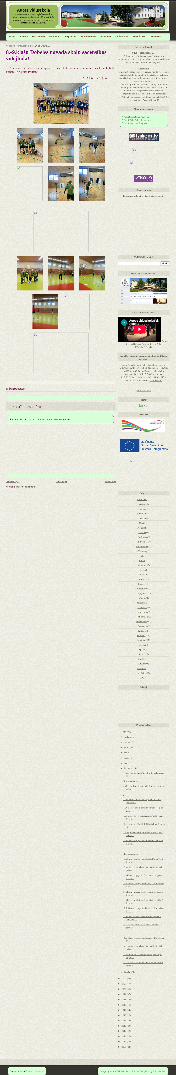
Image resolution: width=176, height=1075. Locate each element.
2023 (124, 732)
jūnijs (127, 747)
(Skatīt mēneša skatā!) (143, 195)
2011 (124, 1036)
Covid (142, 522)
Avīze (142, 518)
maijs (127, 752)
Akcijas (142, 504)
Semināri (141, 640)
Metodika (142, 607)
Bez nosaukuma (130, 781)
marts (127, 763)
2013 (124, 1025)
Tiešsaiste (141, 668)
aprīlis (127, 757)
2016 (124, 1010)
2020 (124, 989)
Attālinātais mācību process (135, 123)
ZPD (142, 677)
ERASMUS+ (142, 546)
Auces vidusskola (36, 1071)
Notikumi (140, 616)
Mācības (141, 602)
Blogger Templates (141, 1071)
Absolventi (142, 499)
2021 (124, 983)
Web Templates (123, 1071)
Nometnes (142, 612)
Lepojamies (142, 593)
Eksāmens (142, 537)
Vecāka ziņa (110, 481)
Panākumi (142, 626)
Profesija (142, 630)
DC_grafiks (142, 527)
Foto (142, 555)
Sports (141, 654)
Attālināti (141, 513)
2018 (124, 999)
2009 (124, 1046)
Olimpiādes (141, 621)
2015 (124, 1015)
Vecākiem (142, 673)
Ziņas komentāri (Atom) (24, 487)
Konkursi (141, 588)
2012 (124, 1030)
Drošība (142, 532)
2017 (124, 1004)
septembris (129, 736)
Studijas (142, 658)
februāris (128, 768)
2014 (124, 1020)
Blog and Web (159, 1071)
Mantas (142, 598)
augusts (128, 742)
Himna (142, 560)
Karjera (142, 579)
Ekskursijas (142, 541)
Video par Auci (144, 390)
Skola (142, 644)
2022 (124, 978)
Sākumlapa (61, 481)
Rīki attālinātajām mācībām (135, 116)
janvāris (128, 971)
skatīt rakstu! (156, 380)
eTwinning (142, 551)
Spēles (142, 649)
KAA (142, 574)
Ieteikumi (142, 565)
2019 (124, 994)
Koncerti (142, 583)
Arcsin (113, 1071)
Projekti (141, 635)
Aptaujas (142, 508)
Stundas (142, 663)
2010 (124, 1041)
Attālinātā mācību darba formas (137, 120)
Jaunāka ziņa (12, 481)
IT (141, 569)
